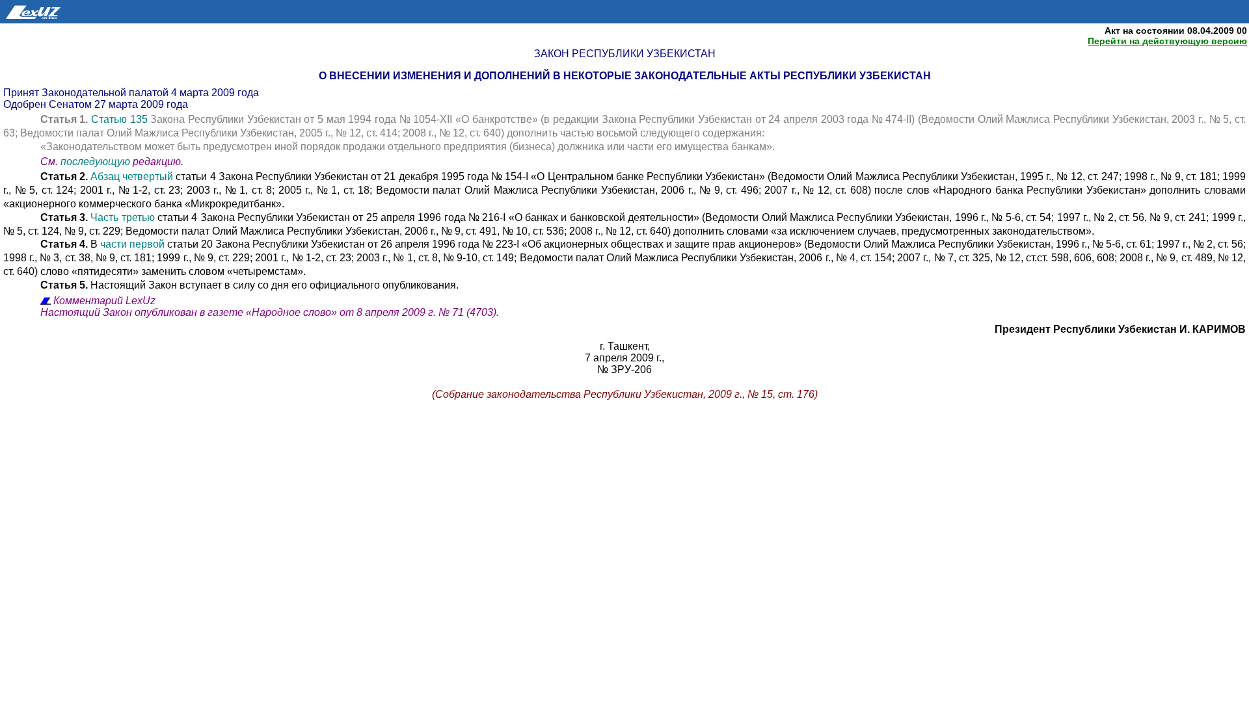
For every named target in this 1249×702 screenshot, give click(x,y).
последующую (95, 161)
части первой (132, 244)
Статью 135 (119, 119)
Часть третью (122, 217)
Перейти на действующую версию (1167, 41)
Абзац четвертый (131, 176)
